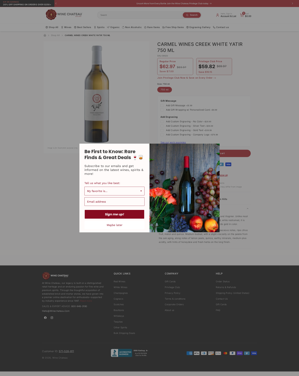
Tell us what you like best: (102, 183)
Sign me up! (114, 214)
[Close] (216, 147)
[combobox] (114, 191)
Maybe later (114, 225)
